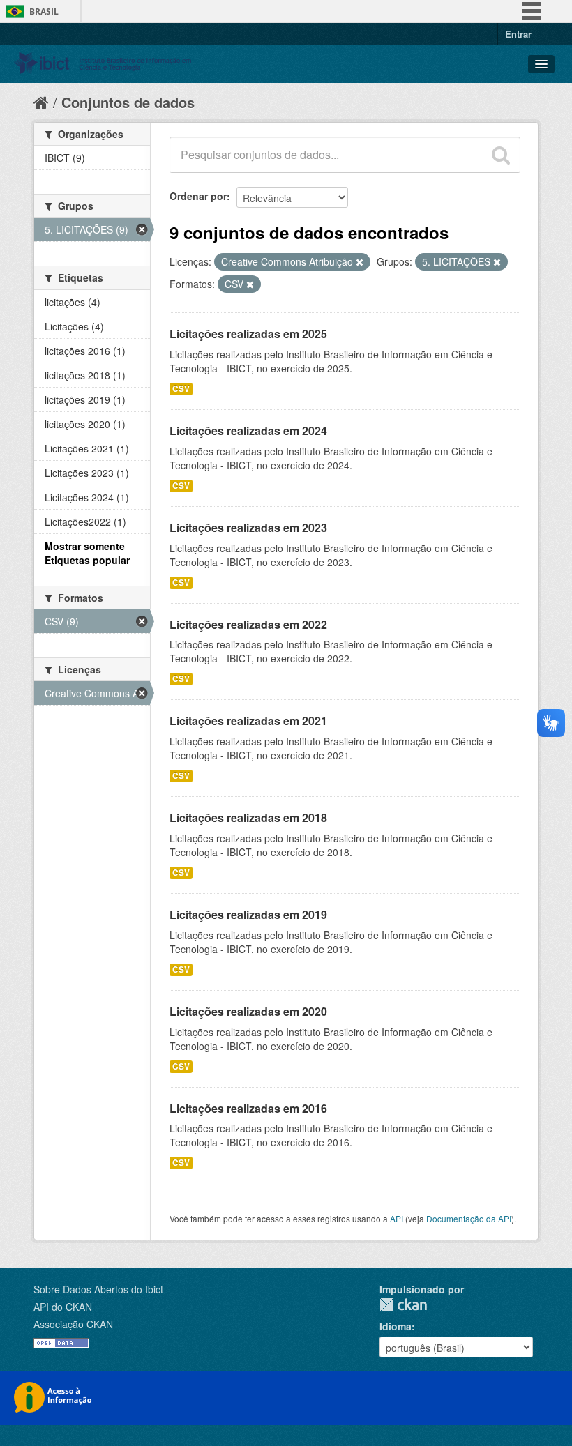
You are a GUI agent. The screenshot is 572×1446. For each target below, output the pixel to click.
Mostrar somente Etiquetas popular (87, 553)
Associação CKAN (73, 1324)
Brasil (44, 11)
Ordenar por (198, 196)
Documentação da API (468, 1218)
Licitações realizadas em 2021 (248, 721)
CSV (181, 389)
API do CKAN (62, 1307)
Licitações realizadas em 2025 (248, 334)
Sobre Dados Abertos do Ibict (98, 1289)
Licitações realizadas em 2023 (248, 527)
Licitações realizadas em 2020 (248, 1011)
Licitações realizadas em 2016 (248, 1108)
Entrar (518, 33)
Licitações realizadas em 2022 (248, 624)
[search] (501, 154)
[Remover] (359, 262)
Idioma (395, 1326)
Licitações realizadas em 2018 (248, 817)
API (396, 1218)
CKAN (403, 1304)
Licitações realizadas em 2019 (248, 914)
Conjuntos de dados (128, 102)
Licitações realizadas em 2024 (248, 431)
